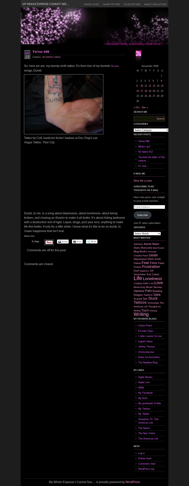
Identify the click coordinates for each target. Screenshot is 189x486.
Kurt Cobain (153, 274)
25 (146, 96)
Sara (156, 294)
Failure (137, 263)
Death (153, 255)
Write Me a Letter (143, 180)
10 (141, 85)
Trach (145, 310)
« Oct (137, 107)
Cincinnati (151, 251)
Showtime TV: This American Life (148, 421)
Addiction (138, 244)
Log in (141, 453)
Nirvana (115, 66)
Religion (138, 294)
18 (146, 91)
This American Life (148, 438)
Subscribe (142, 215)
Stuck (152, 298)
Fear (145, 263)
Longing (138, 283)
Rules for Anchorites (149, 357)
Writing (141, 314)
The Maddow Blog (147, 362)
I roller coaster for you (150, 336)
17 (141, 91)
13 (154, 85)
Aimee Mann (151, 243)
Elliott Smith (154, 259)
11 (146, 85)
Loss (146, 283)
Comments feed (146, 463)
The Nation (144, 428)
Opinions (50, 57)
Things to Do (91, 4)
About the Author (155, 4)
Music (149, 287)
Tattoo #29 (40, 52)
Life (43, 57)
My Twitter (143, 413)
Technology (153, 303)
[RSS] (138, 56)
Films (153, 263)
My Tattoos (144, 408)
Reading (157, 290)
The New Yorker (146, 433)
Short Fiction (111, 4)
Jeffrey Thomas (146, 346)
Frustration (151, 267)
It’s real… (143, 166)
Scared (138, 298)
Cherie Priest (145, 325)
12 (150, 85)
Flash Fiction (132, 4)
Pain (148, 291)
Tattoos (57, 57)
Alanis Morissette (143, 247)
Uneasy (153, 310)
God (136, 270)
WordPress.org (146, 469)
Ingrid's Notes (145, 341)
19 (150, 91)
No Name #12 (145, 151)
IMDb (141, 387)
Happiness (144, 271)
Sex (145, 298)
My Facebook (145, 392)
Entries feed (144, 458)
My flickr (142, 398)
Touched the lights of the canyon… (151, 159)
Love (158, 282)
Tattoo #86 (144, 141)
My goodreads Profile (149, 403)
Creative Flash (141, 255)
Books (143, 251)
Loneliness (152, 278)
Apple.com (144, 382)
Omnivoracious (146, 352)
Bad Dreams (158, 248)
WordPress (133, 482)
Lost (151, 283)
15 (162, 85)
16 (137, 91)
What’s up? (144, 146)
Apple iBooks (145, 377)
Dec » (145, 107)
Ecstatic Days (145, 331)
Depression (140, 259)
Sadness (148, 295)
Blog (136, 251)
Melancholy (139, 287)
